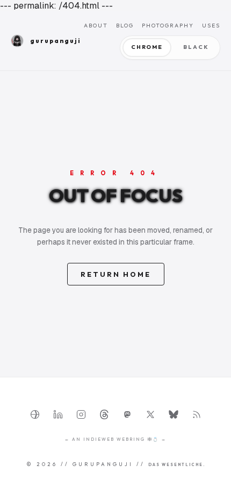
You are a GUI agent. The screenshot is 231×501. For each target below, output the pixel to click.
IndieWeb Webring (114, 439)
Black (195, 47)
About (96, 25)
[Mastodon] (127, 414)
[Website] (35, 414)
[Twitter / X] (150, 414)
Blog (125, 25)
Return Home (116, 274)
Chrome (147, 47)
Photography (168, 25)
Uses (211, 25)
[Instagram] (81, 414)
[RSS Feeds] (196, 414)
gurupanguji (49, 41)
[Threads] (104, 414)
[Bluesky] (173, 414)
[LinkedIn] (58, 414)
